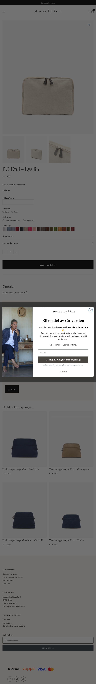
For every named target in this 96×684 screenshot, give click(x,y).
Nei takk (63, 372)
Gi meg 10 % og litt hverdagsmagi (63, 359)
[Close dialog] (91, 310)
